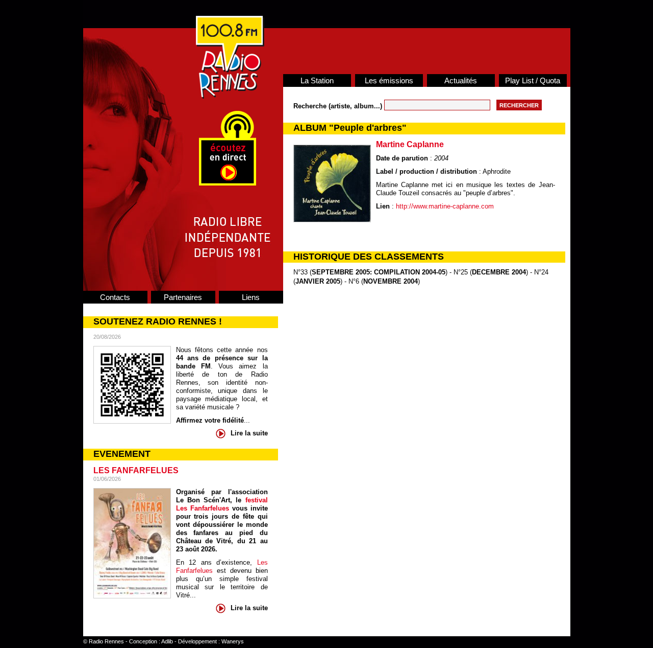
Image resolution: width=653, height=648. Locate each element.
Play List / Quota (532, 80)
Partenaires (183, 297)
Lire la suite (249, 433)
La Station (317, 80)
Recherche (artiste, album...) (338, 106)
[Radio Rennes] (230, 96)
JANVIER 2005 (317, 281)
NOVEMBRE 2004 (390, 281)
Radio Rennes (106, 641)
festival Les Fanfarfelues (222, 504)
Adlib (167, 641)
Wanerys (232, 641)
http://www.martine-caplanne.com (445, 206)
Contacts (115, 297)
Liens (251, 297)
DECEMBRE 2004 (499, 272)
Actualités (460, 80)
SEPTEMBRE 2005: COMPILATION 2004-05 (378, 272)
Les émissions (389, 80)
